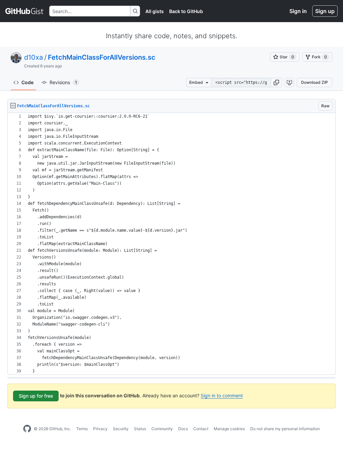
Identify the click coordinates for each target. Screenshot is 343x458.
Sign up (325, 11)
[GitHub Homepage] (27, 428)
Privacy (100, 428)
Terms (82, 428)
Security (121, 428)
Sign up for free (36, 396)
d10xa (33, 57)
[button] (276, 82)
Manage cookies (229, 428)
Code (27, 82)
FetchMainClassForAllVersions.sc (101, 57)
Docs (183, 428)
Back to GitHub (186, 11)
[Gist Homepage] (24, 11)
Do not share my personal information (285, 428)
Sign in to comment (222, 395)
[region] (171, 244)
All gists (154, 11)
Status (140, 428)
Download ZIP (314, 82)
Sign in (298, 11)
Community (162, 428)
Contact (200, 428)
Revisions (63, 82)
